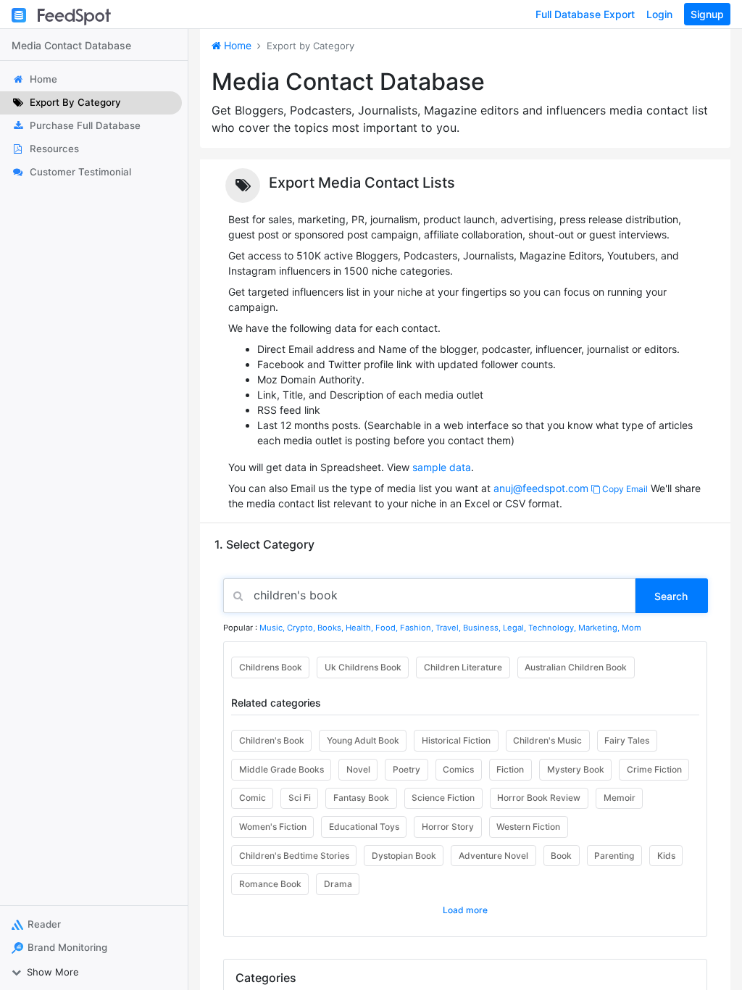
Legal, (515, 628)
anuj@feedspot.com (540, 488)
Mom (631, 628)
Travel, (449, 628)
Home (236, 45)
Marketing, (600, 628)
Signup (707, 14)
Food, (387, 628)
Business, (483, 628)
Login (659, 14)
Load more (465, 909)
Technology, (553, 628)
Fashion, (417, 628)
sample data (441, 467)
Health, (360, 628)
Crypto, (302, 628)
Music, (273, 628)
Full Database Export (585, 14)
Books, (331, 628)
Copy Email (624, 488)
